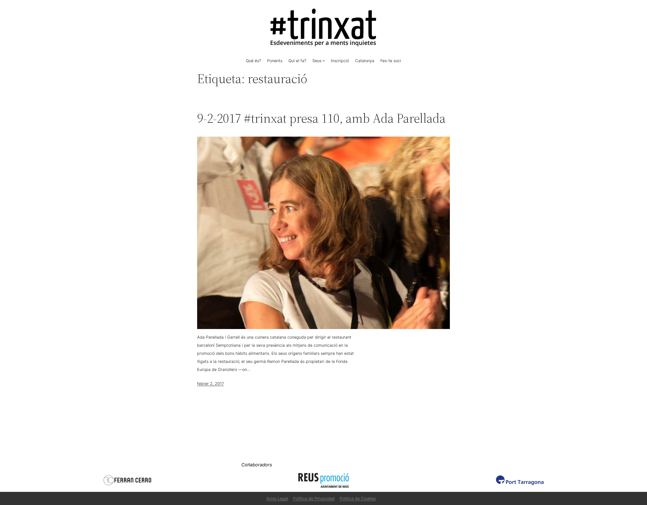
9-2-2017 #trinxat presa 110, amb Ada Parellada (321, 118)
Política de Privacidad (314, 498)
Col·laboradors (256, 464)
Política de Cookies (358, 498)
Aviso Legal (277, 498)
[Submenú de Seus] (323, 60)
